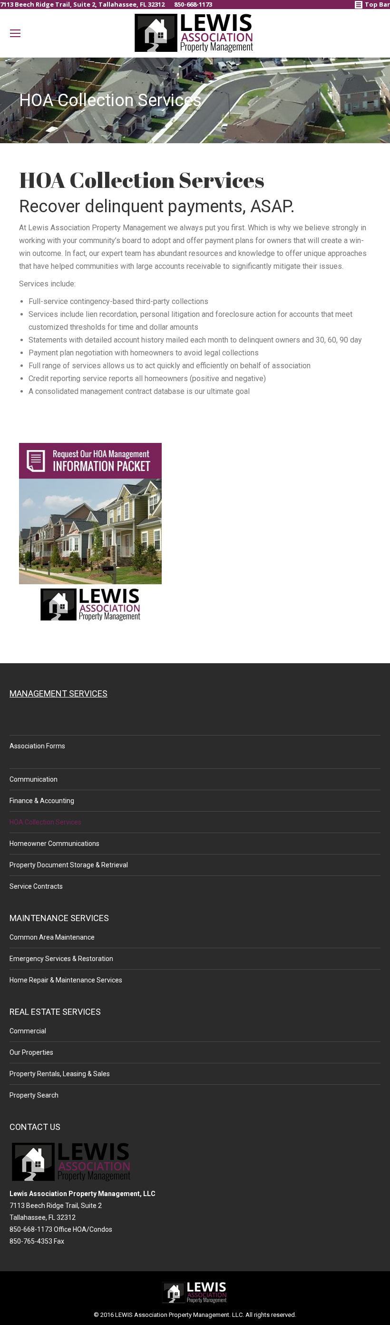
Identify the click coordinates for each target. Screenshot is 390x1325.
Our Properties (31, 1052)
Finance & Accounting (42, 801)
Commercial (28, 1031)
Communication (34, 779)
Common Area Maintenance (52, 937)
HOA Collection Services (45, 822)
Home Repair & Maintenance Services (66, 980)
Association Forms (37, 746)
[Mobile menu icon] (15, 33)
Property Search (34, 1095)
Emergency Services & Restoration (61, 958)
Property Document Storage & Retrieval (69, 865)
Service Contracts (36, 886)
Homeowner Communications (54, 843)
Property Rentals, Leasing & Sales (60, 1074)
